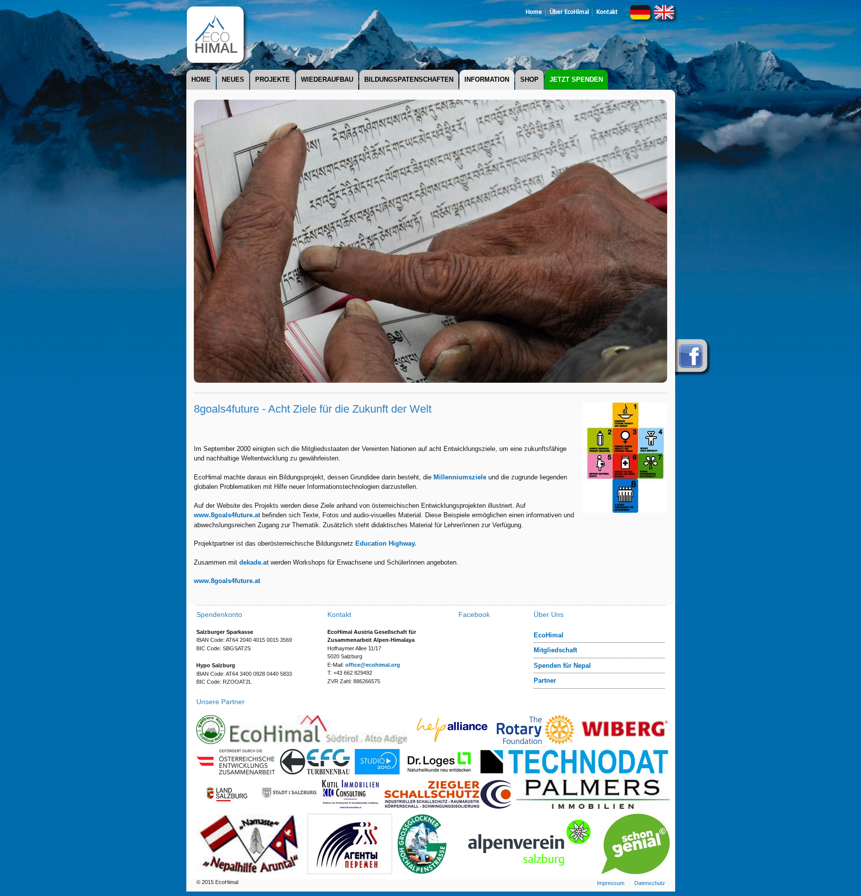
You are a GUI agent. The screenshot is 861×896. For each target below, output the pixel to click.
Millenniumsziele (459, 477)
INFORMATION (486, 79)
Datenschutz (649, 883)
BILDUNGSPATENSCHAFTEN (408, 79)
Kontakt (607, 12)
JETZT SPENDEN (576, 79)
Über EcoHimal (569, 12)
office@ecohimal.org (372, 665)
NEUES (233, 79)
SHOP (529, 79)
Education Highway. (386, 543)
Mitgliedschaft (555, 650)
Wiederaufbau (327, 79)
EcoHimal (549, 635)
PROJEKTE (272, 79)
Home (534, 12)
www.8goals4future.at (227, 515)
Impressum (610, 883)
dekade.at (254, 562)
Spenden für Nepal (562, 665)
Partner (545, 680)
